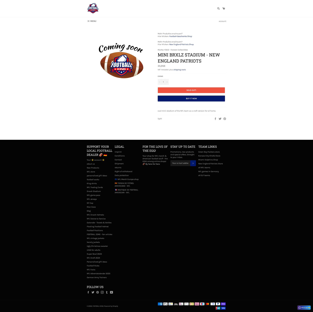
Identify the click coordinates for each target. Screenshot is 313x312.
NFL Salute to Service (96, 219)
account (222, 21)
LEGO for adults (93, 250)
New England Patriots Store (210, 163)
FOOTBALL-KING (98, 306)
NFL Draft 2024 (93, 258)
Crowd (160, 76)
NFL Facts (91, 269)
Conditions (120, 156)
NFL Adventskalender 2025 (98, 273)
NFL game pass (93, 195)
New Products (93, 168)
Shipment (119, 163)
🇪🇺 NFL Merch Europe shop (127, 179)
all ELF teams (204, 175)
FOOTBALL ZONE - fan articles (99, 234)
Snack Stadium (94, 191)
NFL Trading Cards (95, 187)
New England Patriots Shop (181, 44)
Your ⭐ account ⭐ (96, 160)
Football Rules (93, 266)
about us (91, 164)
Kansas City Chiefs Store (209, 156)
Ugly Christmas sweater (97, 246)
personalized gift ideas (97, 175)
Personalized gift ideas (97, 262)
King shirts (92, 183)
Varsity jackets (93, 242)
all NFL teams (204, 167)
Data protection (122, 175)
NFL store (91, 172)
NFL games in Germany (208, 171)
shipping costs (179, 70)
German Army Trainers (97, 277)
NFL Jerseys (92, 199)
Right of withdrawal (123, 171)
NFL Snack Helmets (95, 215)
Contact (118, 160)
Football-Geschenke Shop (180, 36)
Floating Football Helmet (98, 226)
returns (118, 167)
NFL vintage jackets (95, 238)
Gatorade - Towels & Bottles (99, 222)
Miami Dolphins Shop (208, 160)
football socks (93, 179)
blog (89, 211)
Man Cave (91, 207)
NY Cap (90, 203)
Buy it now (191, 98)
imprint (118, 152)
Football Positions (95, 230)
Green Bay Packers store (209, 152)
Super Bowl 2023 (94, 254)
